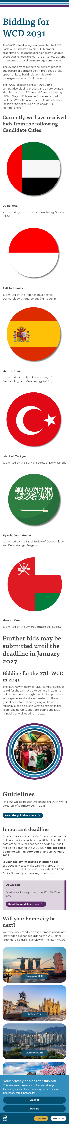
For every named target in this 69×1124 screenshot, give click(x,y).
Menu (56, 1118)
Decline (34, 1108)
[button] (62, 1118)
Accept (34, 1100)
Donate (41, 1118)
